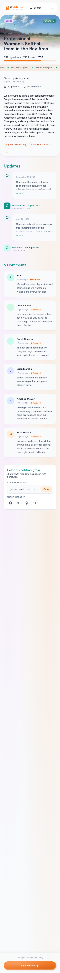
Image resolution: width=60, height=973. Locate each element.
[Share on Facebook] (10, 503)
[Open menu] (52, 7)
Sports (9, 21)
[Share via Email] (34, 503)
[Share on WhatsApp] (26, 503)
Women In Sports (39, 144)
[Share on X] (18, 503)
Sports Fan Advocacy (16, 144)
